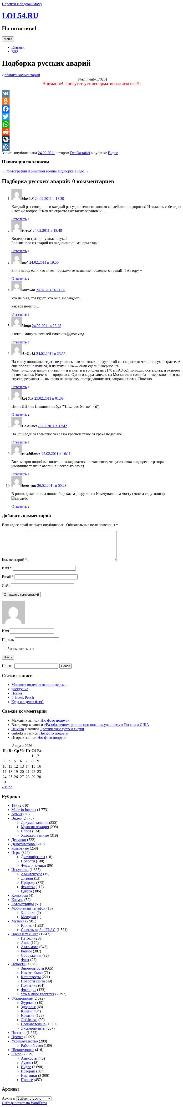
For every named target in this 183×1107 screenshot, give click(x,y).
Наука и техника (24, 934)
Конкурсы (19, 895)
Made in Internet (23, 810)
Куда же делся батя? (27, 702)
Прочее (17, 1037)
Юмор (16, 1054)
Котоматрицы (22, 904)
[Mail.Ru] (91, 147)
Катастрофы (31, 977)
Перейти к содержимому (22, 4)
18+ (14, 805)
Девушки (18, 840)
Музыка (17, 921)
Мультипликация (35, 827)
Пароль (8, 640)
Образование (22, 998)
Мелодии (28, 917)
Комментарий (14, 560)
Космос (17, 900)
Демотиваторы (23, 844)
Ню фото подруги (55, 720)
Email (8, 577)
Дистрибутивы (33, 857)
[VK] (91, 93)
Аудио (26, 1063)
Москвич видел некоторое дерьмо (38, 685)
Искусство (20, 870)
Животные (20, 848)
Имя (7, 568)
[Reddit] (91, 132)
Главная (17, 47)
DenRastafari (80, 153)
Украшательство (24, 1041)
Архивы (8, 1098)
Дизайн (27, 878)
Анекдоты (29, 1058)
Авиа (25, 943)
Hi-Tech (27, 938)
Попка (16, 693)
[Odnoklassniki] (91, 101)
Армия (16, 814)
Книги (26, 1011)
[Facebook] (91, 109)
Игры (15, 852)
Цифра (26, 891)
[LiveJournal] (91, 139)
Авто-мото (29, 947)
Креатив (28, 1015)
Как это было (32, 973)
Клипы (26, 925)
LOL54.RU (20, 15)
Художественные (35, 835)
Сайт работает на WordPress (24, 1103)
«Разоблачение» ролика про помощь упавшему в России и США (96, 725)
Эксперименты (33, 1028)
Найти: (7, 666)
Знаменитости (32, 968)
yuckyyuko (19, 689)
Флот (25, 960)
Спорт (26, 831)
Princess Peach (22, 697)
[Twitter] (91, 116)
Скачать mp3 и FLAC (38, 930)
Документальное (34, 822)
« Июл (7, 787)
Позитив (18, 1033)
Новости (28, 861)
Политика (29, 985)
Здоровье (28, 1007)
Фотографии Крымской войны (29, 171)
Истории (28, 1071)
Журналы (28, 1003)
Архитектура (31, 874)
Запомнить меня (20, 649)
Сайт (6, 586)
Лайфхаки (29, 1020)
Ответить (19, 219)
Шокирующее (22, 1050)
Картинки (29, 1075)
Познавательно (33, 1024)
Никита (17, 729)
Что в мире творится (37, 994)
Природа (28, 883)
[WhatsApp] (91, 124)
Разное (26, 951)
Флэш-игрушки (33, 865)
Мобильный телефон (28, 908)
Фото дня (28, 990)
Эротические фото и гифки (62, 729)
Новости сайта (33, 981)
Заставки (28, 913)
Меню (8, 39)
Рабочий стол (32, 1045)
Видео (113, 153)
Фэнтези (28, 887)
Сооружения (31, 955)
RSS (14, 52)
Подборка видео (73, 171)
